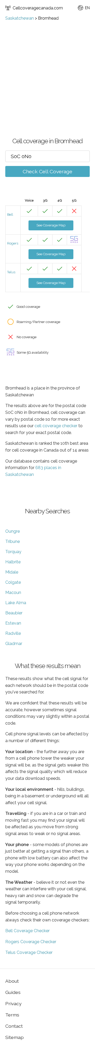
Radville (13, 633)
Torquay (13, 551)
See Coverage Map (50, 225)
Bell (10, 214)
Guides (13, 992)
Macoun (13, 592)
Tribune (12, 541)
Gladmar (13, 643)
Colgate (13, 582)
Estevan (13, 623)
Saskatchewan (19, 18)
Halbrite (13, 561)
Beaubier (13, 612)
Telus (11, 272)
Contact (14, 1026)
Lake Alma (15, 602)
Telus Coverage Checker (29, 952)
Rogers (12, 243)
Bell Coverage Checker (27, 930)
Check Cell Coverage (47, 171)
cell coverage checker (56, 425)
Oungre (12, 531)
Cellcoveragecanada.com (38, 7)
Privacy (13, 1003)
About (12, 981)
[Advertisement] (47, 70)
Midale (11, 572)
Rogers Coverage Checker (30, 941)
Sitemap (14, 1037)
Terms (12, 1014)
